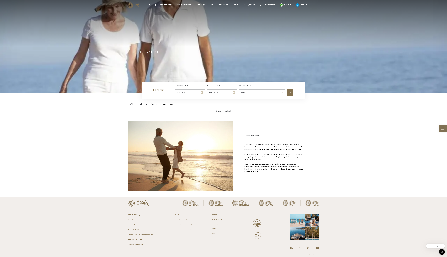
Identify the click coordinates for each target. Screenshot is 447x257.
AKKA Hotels (132, 104)
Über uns (176, 214)
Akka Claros (144, 104)
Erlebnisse (154, 104)
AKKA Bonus (216, 234)
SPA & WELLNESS (249, 5)
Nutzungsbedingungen (181, 219)
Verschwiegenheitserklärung (182, 224)
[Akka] (138, 203)
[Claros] (149, 5)
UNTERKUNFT (200, 5)
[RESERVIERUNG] (443, 128)
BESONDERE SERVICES (184, 5)
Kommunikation (217, 219)
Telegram (303, 4)
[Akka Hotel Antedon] (191, 203)
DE (312, 5)
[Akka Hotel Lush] (289, 203)
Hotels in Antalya (218, 239)
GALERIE (236, 5)
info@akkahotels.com (135, 244)
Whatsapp (287, 4)
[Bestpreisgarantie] (445, 128)
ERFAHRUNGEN (224, 5)
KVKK (214, 229)
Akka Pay (215, 224)
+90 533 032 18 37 (268, 5)
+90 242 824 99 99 (135, 239)
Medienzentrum (217, 214)
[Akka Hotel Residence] (240, 203)
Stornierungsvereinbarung (182, 229)
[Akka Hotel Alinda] (215, 203)
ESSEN (212, 5)
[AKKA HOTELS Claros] (135, 5)
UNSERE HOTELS (166, 5)
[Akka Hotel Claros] (266, 203)
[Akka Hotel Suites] (310, 203)
